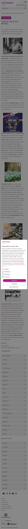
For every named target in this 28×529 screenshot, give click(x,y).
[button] (14, 287)
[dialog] (14, 264)
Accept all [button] (14, 280)
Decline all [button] (14, 283)
